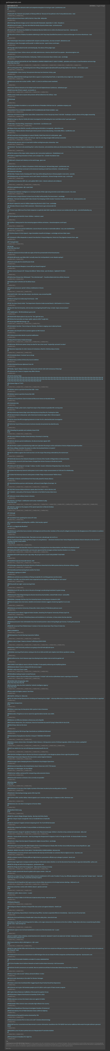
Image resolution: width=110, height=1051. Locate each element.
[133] (9, 419)
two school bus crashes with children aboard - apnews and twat (29, 887)
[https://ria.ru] (8, 508)
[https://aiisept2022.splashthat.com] (52, 377)
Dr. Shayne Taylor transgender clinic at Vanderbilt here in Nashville (30, 818)
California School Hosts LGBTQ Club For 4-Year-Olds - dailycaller (29, 18)
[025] (9, 917)
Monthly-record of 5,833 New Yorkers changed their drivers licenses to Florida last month (36, 461)
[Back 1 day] (14, 6)
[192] (9, 153)
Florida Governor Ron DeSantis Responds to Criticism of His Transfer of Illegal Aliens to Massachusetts (40, 459)
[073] (9, 696)
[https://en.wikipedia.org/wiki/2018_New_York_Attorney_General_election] (9, 432)
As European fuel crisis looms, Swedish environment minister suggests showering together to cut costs (40, 602)
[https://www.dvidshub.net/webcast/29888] (26, 379)
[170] (9, 246)
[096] (9, 590)
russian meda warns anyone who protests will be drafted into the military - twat (34, 94)
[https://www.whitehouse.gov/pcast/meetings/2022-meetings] (35, 379)
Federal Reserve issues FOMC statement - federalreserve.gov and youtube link (33, 206)
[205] (9, 94)
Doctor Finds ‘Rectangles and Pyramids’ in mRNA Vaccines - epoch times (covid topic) (35, 43)
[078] (9, 674)
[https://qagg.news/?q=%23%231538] (8, 432)
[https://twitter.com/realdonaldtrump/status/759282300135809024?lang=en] (8, 385)
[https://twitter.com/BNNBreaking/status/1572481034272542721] (8, 502)
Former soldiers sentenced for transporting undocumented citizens (30, 773)
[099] (9, 577)
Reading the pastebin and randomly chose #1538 (25, 430)
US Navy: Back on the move (19, 725)
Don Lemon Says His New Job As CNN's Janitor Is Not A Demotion (29, 709)
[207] (9, 87)
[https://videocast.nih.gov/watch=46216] (51, 379)
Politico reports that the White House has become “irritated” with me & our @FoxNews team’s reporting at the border (44, 676)
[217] (9, 41)
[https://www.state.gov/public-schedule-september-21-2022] (32, 379)
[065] (9, 731)
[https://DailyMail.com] (8, 715)
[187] (9, 171)
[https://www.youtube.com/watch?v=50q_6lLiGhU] (28, 381)
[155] (9, 319)
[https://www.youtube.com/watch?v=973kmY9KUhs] (76, 379)
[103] (9, 561)
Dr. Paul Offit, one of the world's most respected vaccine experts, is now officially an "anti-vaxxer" (39, 579)
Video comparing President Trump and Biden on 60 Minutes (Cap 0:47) (31, 827)
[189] (9, 166)
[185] (9, 176)
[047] (9, 818)
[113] (9, 513)
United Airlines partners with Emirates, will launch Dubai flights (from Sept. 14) (33, 483)
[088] (9, 626)
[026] (9, 913)
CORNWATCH (15, 630)
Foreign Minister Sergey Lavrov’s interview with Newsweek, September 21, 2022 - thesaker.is (37, 23)
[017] (9, 963)
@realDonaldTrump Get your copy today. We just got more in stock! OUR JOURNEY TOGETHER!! (38, 554)
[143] (9, 371)
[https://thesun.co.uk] (15, 63)
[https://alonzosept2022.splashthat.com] (23, 381)
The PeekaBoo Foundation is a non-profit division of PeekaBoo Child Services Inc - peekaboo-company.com (41, 105)
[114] (9, 507)
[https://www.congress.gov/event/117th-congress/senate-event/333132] (17, 381)
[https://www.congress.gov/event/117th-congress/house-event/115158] (18, 379)
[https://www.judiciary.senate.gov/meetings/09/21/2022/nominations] (91, 377)
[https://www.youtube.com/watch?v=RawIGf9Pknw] (42, 379)
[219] (9, 30)
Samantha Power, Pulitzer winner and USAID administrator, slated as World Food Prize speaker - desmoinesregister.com (45, 52)
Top (7, 1041)
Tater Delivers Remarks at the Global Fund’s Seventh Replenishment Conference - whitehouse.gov (39, 87)
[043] (9, 836)
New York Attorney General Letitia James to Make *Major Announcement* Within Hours (36, 474)
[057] (9, 768)
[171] (9, 242)
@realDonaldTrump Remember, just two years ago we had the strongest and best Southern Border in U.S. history (43, 550)
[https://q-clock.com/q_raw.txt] (14, 248)
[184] (9, 181)
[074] (9, 691)
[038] (9, 857)
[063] (9, 742)
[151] (9, 335)
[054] (9, 782)
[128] (9, 445)
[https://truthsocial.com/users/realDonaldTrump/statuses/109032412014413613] (9, 944)
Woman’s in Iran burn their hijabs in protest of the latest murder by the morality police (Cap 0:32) (39, 788)
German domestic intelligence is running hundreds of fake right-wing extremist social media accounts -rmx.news (43, 192)
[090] (9, 617)
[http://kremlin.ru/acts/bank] (8, 493)
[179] (9, 203)
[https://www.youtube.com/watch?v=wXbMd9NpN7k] (9, 309)
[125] (9, 459)
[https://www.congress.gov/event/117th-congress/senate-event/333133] (100, 379)
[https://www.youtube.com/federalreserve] (93, 379)
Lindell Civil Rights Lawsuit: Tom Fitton (22, 691)
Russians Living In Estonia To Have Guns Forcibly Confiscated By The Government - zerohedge (38, 196)
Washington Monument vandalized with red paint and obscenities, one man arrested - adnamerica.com (40, 41)
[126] (9, 452)
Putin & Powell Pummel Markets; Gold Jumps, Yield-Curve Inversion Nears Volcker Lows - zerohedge (39, 57)
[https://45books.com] (8, 556)
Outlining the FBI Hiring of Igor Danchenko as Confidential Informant (31, 731)
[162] (9, 288)
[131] (9, 430)
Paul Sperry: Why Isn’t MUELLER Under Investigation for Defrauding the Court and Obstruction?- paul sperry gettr (43, 119)
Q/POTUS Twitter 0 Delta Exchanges (21, 340)
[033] (9, 876)
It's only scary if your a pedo (19, 669)
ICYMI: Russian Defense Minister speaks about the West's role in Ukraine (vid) (33, 489)
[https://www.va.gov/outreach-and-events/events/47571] (46, 379)
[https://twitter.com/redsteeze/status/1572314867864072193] (8, 925)
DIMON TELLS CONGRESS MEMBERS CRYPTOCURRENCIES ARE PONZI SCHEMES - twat (34, 110)
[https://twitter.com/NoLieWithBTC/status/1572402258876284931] (8, 350)
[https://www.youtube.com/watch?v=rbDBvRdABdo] (49, 377)
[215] (9, 48)
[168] (9, 257)
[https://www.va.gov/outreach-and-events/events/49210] (11, 381)
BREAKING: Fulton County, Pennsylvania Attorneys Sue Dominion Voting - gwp (33, 72)
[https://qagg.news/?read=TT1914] (9, 543)
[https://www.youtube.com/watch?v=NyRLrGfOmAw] (43, 377)
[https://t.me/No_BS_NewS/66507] (9, 289)
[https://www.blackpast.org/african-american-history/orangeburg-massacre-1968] (8, 965)
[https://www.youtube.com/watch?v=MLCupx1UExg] (18, 248)
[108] (9, 537)
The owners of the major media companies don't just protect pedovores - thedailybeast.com (37, 153)
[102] (9, 565)
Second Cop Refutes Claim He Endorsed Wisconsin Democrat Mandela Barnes (33, 398)
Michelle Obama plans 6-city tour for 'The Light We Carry (27, 316)
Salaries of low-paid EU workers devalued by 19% (25, 1015)
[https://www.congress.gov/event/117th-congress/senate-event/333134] (99, 377)
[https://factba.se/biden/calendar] (43, 379)
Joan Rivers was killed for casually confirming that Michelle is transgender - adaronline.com (37, 128)
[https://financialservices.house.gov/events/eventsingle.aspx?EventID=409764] (76, 377)
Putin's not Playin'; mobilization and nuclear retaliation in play (29, 500)
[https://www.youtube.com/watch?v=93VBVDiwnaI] (22, 379)
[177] (9, 210)
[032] (9, 882)
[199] (9, 124)
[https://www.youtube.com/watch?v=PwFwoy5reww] (14, 379)
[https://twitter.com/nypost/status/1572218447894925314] (8, 660)
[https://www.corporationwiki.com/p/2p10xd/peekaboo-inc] (11, 63)
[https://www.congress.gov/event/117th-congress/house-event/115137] (71, 377)
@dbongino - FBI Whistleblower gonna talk (23, 312)
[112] (9, 518)
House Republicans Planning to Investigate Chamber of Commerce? (30, 1008)
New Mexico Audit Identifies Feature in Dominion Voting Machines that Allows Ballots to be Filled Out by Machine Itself (45, 547)
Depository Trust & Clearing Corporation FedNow (25, 635)
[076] (9, 681)
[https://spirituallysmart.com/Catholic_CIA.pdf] (12, 687)
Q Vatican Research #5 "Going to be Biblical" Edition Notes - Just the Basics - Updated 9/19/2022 (38, 271)
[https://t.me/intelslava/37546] (9, 502)
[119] (9, 483)
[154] (9, 321)
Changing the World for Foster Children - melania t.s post (27, 216)
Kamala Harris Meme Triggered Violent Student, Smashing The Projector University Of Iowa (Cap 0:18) (40, 612)
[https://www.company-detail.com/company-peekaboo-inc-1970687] (14, 63)
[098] (9, 579)
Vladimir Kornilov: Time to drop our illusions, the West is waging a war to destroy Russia (36, 326)
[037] (9, 862)
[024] (9, 922)
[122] (9, 470)
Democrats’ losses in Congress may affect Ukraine (25, 371)
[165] (9, 271)
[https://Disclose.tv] (15, 502)
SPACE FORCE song (16, 810)
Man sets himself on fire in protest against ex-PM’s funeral (28, 331)
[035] (9, 867)
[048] (9, 816)
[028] (9, 902)
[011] (9, 992)
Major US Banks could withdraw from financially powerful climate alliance (32, 479)
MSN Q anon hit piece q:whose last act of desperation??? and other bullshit (32, 1030)
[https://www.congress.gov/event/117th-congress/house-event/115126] (23, 379)
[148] (9, 349)
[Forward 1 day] (17, 6)
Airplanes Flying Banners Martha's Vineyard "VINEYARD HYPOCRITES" (31, 736)
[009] (9, 999)
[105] (9, 550)
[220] (9, 25)
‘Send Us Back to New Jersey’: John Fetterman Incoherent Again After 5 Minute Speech (35, 415)
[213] (9, 57)
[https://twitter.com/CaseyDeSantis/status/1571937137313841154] (8, 961)
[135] (9, 412)
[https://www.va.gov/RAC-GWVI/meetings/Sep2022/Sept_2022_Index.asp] (26, 377)
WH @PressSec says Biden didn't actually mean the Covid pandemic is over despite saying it (37, 257)
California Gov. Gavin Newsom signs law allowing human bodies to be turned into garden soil (37, 658)
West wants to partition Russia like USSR (22, 394)
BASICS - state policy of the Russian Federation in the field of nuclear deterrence (34, 492)
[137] (9, 403)
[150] (9, 340)
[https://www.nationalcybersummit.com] (14, 377)
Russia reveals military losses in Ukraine (22, 496)
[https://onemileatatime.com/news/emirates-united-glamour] (8, 485)
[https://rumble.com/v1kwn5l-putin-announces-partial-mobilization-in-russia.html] (14, 502)
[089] (9, 622)
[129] (9, 441)
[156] (9, 316)
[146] (9, 360)
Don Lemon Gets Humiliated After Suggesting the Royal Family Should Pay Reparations (36, 983)
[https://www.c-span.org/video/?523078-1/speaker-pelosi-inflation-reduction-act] (57, 377)
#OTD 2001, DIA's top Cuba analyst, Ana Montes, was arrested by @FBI (31, 294)
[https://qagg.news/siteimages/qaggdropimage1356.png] (12, 784)
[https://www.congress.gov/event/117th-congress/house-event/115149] (11, 379)
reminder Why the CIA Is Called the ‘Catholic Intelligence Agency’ (29, 685)
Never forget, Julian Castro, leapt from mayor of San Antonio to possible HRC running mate (37, 408)
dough (13, 99)
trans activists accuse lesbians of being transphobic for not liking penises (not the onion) (36, 577)
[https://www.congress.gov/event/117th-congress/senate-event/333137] (88, 379)
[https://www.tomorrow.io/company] (8, 162)
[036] (9, 864)
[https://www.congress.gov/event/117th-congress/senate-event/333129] (12, 381)
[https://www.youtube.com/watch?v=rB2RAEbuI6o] (40, 377)
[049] (9, 810)
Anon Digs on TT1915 (17, 383)
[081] (9, 664)
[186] (9, 174)
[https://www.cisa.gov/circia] (60, 379)
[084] (9, 647)
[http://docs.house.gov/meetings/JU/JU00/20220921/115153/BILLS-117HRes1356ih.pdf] (11, 784)
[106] (9, 547)
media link (11, 11)
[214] (9, 52)
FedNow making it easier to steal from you (23, 674)
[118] (9, 489)
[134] (9, 415)
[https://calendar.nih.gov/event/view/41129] (71, 379)
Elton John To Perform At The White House (23, 282)
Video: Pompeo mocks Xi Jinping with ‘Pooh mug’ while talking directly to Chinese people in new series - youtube (43, 174)
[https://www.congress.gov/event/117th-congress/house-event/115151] (74, 377)
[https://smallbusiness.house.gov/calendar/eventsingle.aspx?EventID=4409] (8, 379)
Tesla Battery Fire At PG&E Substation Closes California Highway (29, 1010)
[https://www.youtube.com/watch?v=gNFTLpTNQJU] (9, 379)
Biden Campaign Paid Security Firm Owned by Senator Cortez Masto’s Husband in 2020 (35, 599)
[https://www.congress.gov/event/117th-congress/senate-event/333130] (90, 377)
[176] (9, 216)
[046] (9, 823)
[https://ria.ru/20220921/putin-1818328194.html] (15, 508)
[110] (9, 526)
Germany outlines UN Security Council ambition (25, 360)
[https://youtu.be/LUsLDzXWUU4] (8, 643)
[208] (9, 81)
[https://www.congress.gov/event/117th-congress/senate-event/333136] (93, 377)
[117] (9, 492)
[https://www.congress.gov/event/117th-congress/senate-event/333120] (29, 379)
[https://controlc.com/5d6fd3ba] (8, 101)
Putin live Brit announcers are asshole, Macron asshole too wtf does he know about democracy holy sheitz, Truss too (44, 967)
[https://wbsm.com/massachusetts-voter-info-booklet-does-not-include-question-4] (9, 623)
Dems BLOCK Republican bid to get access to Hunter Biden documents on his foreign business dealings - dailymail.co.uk (45, 882)
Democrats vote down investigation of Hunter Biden (26, 804)
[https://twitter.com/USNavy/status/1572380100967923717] (8, 726)
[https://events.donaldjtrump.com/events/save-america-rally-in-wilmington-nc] (8, 944)
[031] (9, 887)
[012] (9, 987)
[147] (9, 355)
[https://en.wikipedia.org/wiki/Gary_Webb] (15, 687)
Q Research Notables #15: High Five (21, 1037)
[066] (9, 725)
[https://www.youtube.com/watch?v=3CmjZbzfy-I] (59, 379)
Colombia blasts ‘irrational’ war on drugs (22, 355)
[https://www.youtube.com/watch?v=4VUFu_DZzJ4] (86, 379)
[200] (9, 119)
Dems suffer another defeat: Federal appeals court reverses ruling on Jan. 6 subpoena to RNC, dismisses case (42, 797)
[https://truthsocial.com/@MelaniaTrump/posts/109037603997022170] (8, 218)
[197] (9, 131)
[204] (9, 99)
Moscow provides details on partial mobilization (24, 335)
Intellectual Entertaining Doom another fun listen (25, 570)
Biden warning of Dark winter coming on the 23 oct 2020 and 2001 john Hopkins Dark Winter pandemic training (42, 652)
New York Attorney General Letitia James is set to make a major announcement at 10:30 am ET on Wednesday (42, 470)
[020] (9, 948)
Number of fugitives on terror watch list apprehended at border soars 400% (32, 714)
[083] (9, 652)
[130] (9, 436)
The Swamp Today (16, 376)
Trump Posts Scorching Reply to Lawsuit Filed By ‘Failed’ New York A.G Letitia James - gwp (36, 135)
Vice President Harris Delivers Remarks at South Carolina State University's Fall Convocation (37, 963)
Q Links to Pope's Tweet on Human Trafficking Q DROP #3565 (28, 641)
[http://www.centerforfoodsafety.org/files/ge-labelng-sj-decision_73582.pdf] (8, 212)
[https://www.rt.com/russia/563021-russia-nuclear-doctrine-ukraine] (11, 502)
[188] (9, 169)
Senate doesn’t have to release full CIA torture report (26, 667)
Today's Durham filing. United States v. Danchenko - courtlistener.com (31, 124)
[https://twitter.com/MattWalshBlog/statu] (8, 820)
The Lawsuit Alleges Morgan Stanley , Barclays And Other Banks (29, 816)
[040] (9, 850)
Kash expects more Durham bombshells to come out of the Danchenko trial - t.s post (35, 930)
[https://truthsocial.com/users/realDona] (8, 543)
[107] (9, 539)
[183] (9, 187)
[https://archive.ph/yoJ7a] (9, 743)
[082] (9, 658)
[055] (9, 777)
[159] (9, 303)
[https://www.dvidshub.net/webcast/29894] (20, 381)
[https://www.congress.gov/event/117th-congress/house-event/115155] (102, 377)
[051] (9, 797)
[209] (9, 77)
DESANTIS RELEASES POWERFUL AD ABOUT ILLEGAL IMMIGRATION (30, 959)
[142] (9, 376)
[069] (9, 714)
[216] (9, 43)
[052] (9, 793)
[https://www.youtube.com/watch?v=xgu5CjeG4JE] (31, 381)
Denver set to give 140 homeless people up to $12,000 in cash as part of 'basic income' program (38, 987)
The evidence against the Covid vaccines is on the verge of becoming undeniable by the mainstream (39, 452)
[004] (9, 1020)
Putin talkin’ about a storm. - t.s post (21, 893)
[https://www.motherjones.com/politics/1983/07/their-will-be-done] (11, 687)
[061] (9, 754)
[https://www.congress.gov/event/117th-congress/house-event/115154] (80, 377)
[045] (9, 827)
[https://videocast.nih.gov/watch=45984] (69, 379)
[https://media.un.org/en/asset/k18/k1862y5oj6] (23, 377)
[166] (9, 266)
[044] (9, 832)
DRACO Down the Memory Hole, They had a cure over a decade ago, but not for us (34, 537)
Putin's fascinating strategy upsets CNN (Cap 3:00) (25, 793)
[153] (9, 326)
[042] (9, 841)
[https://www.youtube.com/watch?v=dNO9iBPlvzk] (77, 377)
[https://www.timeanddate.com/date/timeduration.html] (9, 811)
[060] (9, 757)
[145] (9, 364)
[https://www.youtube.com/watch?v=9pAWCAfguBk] (82, 379)
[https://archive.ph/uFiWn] (12, 743)
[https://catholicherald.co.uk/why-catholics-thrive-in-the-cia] (9, 687)
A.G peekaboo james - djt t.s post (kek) (22, 187)
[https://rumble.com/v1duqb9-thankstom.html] (14, 543)
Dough (13, 513)
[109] (9, 531)
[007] (9, 1008)
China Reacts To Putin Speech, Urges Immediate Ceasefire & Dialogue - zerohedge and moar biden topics (40, 233)
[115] (9, 500)
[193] (9, 147)
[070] (9, 709)
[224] (9, 7)
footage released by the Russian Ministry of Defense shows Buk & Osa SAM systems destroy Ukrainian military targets (45, 565)
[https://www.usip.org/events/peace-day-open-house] (54, 377)
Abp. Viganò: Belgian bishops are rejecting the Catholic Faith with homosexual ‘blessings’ (36, 369)
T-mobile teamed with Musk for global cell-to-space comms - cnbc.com (31, 871)
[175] (9, 222)
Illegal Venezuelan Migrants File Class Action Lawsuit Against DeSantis (31, 757)
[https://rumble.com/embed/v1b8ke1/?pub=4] (12, 543)
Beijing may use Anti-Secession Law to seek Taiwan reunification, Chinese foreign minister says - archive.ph (42, 176)
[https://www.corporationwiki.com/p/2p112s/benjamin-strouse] (12, 63)
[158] (9, 308)
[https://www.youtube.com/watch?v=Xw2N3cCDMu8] (69, 377)
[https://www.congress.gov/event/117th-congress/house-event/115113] (32, 377)
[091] (9, 612)
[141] (9, 383)
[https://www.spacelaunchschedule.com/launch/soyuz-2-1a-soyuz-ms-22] (37, 377)
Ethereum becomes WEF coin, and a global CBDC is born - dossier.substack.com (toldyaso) (36, 181)
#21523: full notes (16, 171)
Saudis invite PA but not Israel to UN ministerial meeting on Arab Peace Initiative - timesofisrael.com (39, 169)
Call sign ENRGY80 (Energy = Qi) (20, 321)
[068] (9, 720)
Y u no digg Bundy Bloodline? (19, 526)
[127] (9, 448)
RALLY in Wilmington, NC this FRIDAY (21, 768)
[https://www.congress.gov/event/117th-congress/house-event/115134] (59, 377)
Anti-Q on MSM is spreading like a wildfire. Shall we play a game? (29, 522)
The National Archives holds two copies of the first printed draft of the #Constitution (35, 252)
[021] (9, 942)
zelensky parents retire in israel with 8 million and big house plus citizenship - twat (34, 142)
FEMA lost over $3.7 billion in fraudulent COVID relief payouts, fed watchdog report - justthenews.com (40, 166)
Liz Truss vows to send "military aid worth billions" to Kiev (27, 974)
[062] (9, 748)
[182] (9, 192)
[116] (9, 496)
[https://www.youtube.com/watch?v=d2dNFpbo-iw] (9, 524)
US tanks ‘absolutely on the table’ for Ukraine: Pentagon (27, 978)
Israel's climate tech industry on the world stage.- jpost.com (28, 160)
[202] (9, 110)
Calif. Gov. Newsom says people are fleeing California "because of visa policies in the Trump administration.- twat (43, 14)
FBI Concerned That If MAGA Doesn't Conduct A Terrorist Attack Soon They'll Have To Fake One (38, 626)
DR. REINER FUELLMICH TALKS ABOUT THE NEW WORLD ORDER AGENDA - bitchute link (35, 850)
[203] (9, 105)
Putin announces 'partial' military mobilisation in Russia (27, 288)
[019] (9, 954)
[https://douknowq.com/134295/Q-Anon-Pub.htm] (8, 248)
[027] (9, 906)
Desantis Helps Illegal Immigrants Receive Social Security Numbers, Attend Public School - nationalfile (40, 595)
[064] (9, 736)
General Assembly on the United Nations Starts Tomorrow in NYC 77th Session (33, 766)
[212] (9, 61)
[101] (9, 570)
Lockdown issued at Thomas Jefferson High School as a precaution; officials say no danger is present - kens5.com (43, 857)
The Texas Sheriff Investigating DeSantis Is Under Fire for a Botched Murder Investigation (36, 419)
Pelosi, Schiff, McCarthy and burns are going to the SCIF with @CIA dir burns (32, 647)
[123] (9, 466)
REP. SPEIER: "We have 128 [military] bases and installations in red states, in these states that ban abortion (41, 617)
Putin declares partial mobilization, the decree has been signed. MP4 (30, 441)
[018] (9, 959)
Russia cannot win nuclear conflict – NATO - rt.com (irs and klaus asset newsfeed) (34, 81)
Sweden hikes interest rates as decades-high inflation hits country (30, 1003)
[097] (9, 584)
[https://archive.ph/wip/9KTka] (8, 737)
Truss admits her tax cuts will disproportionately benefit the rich (29, 748)
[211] (9, 68)
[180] (9, 199)
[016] (9, 967)
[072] (9, 698)
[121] (9, 474)
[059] (9, 761)
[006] (9, 1010)
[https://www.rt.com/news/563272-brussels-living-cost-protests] (8, 83)
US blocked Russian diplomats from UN (22, 364)
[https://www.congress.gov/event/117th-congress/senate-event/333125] (85, 377)
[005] (9, 1015)
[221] (9, 23)
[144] (9, 369)
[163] (9, 282)
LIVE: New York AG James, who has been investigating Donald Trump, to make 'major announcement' (40, 308)
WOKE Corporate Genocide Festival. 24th (22, 561)
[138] (9, 398)
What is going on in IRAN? (18, 572)
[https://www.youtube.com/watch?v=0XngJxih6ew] (83, 377)
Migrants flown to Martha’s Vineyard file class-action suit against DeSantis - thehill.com (36, 906)
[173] (9, 233)
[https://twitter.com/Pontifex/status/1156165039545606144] (8, 272)
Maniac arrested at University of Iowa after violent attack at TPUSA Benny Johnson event (36, 608)
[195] (9, 138)
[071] (9, 703)
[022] (9, 936)
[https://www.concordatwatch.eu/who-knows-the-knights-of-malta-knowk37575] (14, 687)
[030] (9, 893)
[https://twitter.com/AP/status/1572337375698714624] (8, 888)
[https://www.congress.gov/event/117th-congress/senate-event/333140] (97, 379)
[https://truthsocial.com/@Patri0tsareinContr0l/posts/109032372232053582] (8, 931)
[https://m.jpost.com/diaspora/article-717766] (8, 289)
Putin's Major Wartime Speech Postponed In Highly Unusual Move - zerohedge (33, 841)
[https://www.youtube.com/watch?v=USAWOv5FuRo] (40, 381)
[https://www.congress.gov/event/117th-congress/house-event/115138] (77, 379)
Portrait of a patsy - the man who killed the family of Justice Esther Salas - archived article (36, 25)
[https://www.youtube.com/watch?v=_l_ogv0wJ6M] (35, 377)
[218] (9, 34)
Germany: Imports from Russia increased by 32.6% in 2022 (28, 994)
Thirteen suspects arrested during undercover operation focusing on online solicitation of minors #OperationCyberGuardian (46, 445)
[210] (9, 72)
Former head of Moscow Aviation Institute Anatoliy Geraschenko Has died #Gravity (35, 424)
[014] (9, 978)
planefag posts (15, 902)
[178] (9, 206)
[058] (9, 766)
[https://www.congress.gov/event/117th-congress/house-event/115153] (66, 377)
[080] (9, 667)
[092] (9, 608)
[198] (9, 128)
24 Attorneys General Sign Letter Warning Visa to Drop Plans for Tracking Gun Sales (35, 412)
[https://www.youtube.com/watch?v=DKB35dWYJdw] (26, 381)
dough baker (15, 242)
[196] (9, 135)
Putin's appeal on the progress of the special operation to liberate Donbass (32, 507)
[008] (9, 1003)
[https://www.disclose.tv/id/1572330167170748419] (8, 908)
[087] (9, 630)
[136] (9, 408)
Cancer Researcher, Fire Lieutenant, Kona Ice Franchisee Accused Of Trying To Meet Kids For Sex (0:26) (40, 722)
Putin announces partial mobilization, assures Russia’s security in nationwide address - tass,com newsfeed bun (43, 228)
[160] (9, 299)
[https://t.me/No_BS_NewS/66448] (8, 750)
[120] (9, 479)
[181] (9, 196)
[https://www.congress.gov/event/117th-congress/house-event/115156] (96, 377)
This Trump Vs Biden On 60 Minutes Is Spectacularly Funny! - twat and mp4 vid (33, 897)
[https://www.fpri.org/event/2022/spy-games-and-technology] (45, 379)
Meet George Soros (16, 703)
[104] (9, 554)
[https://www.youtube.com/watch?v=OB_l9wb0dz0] (9, 704)
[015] (9, 974)
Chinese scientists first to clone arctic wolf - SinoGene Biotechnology (30, 1020)
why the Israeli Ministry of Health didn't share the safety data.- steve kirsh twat (34, 917)
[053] (9, 788)
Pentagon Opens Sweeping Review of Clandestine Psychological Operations (32, 761)
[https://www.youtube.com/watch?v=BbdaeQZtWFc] (31, 377)
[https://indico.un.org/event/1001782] (9, 377)
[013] (9, 983)
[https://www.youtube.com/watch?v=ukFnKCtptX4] (9, 207)
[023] (9, 930)
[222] (9, 18)
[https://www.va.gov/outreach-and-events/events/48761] (48, 379)
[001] (9, 1037)
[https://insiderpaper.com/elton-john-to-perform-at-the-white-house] (8, 283)
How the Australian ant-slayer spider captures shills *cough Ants (29, 319)
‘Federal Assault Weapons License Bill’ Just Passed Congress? (28, 266)
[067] (9, 722)
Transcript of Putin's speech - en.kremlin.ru (23, 90)
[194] (9, 142)
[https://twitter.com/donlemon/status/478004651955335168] (11, 743)
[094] (9, 599)
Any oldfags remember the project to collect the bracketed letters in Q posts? (33, 448)
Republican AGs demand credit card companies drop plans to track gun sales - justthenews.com (38, 7)
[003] (9, 1024)
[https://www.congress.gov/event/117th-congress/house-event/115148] (83, 379)
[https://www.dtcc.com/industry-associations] (8, 637)
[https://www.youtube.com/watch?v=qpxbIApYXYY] (65, 379)
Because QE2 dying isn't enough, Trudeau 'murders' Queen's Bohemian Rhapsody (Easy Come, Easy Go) (40, 466)
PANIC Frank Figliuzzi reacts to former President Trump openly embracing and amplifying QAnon (38, 664)
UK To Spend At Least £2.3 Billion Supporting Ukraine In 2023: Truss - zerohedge (33, 203)
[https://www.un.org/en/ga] (22, 377)
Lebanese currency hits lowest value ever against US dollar (28, 999)
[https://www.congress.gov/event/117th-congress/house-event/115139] (62, 377)
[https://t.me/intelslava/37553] (11, 508)
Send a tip (8, 1048)
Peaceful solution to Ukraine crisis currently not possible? (27, 777)
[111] (9, 522)
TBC (12, 246)
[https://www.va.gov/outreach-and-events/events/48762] (39, 381)
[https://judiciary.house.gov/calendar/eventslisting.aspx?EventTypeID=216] (68, 377)
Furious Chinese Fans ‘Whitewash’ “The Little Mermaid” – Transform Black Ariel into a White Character (40, 277)
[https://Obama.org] (8, 36)
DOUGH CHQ (15, 403)
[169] (9, 252)
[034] (9, 871)
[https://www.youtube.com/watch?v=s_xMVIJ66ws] (8, 524)
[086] (9, 635)
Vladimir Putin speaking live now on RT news (24, 518)
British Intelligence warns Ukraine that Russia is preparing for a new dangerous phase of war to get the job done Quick (45, 754)
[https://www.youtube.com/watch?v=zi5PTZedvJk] (37, 379)
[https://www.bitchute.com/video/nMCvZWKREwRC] (8, 585)
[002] (9, 1030)
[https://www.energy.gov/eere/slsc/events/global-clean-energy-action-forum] (12, 377)
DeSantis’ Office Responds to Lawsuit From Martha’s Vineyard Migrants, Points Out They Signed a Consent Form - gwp (44, 237)
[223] (9, 14)
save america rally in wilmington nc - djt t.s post (24, 942)
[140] (9, 389)
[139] (9, 394)
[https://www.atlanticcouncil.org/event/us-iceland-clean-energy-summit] (15, 379)
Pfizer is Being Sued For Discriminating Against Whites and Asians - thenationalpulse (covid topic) (39, 222)
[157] (9, 312)
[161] (9, 294)
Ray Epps (13, 782)
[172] (9, 237)
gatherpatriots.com (13, 2)
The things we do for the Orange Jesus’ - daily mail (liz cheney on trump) (31, 867)
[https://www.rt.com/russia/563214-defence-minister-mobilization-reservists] (12, 502)
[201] (9, 114)
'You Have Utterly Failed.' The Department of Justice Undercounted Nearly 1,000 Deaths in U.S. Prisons (40, 303)
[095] (9, 595)
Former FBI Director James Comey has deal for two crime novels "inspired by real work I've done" (38, 344)
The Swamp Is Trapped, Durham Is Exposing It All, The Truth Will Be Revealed (33, 823)
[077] (9, 676)
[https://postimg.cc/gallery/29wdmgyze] (17, 248)
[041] (9, 846)
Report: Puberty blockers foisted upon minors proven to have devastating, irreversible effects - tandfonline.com (43, 131)
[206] (9, 90)
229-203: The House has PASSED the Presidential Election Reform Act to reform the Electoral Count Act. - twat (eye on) (44, 30)
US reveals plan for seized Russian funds (22, 262)
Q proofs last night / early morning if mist (23, 584)
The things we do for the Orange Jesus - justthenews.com (27, 864)
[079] (9, 669)
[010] (9, 994)
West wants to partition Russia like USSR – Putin (25, 389)
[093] (9, 602)
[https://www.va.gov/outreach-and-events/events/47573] (9, 381)
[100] (9, 572)
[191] (9, 155)
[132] (9, 424)
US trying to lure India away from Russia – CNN (24, 299)
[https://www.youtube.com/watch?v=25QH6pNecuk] (17, 379)
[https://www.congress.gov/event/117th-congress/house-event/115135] (73, 379)
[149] (9, 344)
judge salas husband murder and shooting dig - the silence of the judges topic (33, 48)
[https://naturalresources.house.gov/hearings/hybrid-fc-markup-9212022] (12, 379)
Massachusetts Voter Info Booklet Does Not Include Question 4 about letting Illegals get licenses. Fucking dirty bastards (45, 622)
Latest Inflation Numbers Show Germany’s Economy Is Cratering (29, 436)
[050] (9, 804)
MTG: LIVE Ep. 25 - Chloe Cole (19, 696)
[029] (9, 897)
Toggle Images (101, 6)
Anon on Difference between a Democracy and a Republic (27, 720)
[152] (9, 331)
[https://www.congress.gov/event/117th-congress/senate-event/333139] (94, 379)
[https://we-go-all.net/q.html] (9, 248)
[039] (9, 853)
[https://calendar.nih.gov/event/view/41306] (49, 379)
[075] (9, 685)
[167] (9, 262)
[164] (9, 277)
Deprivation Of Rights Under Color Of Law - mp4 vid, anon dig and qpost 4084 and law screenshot (38, 138)
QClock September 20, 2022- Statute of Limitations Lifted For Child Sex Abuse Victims (35, 349)
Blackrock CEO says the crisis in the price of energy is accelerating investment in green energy (38, 590)
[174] (9, 228)
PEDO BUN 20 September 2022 (19, 681)
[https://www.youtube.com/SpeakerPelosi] (56, 377)
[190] (9, 160)
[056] (9, 773)
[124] (9, 461)
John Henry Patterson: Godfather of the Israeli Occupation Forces (29, 992)
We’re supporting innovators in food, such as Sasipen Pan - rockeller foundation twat (35, 155)
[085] (9, 641)
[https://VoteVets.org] (18, 63)
